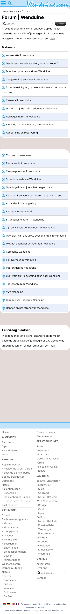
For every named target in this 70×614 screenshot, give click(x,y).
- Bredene (42, 541)
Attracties (8, 535)
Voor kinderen (10, 450)
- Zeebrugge (43, 529)
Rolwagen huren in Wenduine (22, 116)
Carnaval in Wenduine (18, 100)
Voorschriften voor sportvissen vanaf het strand (33, 195)
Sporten (7, 576)
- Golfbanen (9, 592)
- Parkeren (42, 450)
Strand (6, 515)
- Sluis (40, 488)
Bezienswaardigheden (15, 519)
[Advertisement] (35, 144)
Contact (41, 577)
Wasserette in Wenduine (20, 55)
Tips (4, 446)
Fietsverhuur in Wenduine (20, 259)
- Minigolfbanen (11, 559)
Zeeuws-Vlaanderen (48, 480)
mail (52, 38)
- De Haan (42, 537)
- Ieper (40, 513)
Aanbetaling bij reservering (21, 132)
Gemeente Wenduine (17, 251)
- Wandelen (8, 588)
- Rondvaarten (10, 539)
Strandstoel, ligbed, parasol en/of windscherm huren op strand (34, 90)
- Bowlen (7, 555)
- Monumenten (10, 527)
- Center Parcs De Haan (16, 501)
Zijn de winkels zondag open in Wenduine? (30, 227)
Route (39, 446)
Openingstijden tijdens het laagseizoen (28, 187)
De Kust (41, 517)
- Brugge (41, 505)
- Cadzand (42, 492)
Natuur (6, 571)
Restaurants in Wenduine (20, 163)
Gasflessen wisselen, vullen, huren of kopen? (31, 63)
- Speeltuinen (10, 547)
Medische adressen (47, 458)
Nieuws (40, 470)
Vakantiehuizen (11, 488)
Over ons (41, 567)
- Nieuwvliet (43, 484)
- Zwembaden (10, 580)
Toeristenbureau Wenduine (21, 283)
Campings (8, 480)
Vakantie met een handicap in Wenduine (29, 124)
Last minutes (9, 505)
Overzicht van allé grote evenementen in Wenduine (35, 235)
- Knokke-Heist (45, 525)
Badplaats (8, 442)
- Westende (43, 553)
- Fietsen (7, 584)
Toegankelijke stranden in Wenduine (27, 79)
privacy (27, 610)
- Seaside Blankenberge (16, 472)
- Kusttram (42, 454)
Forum (40, 462)
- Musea (7, 523)
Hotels (6, 484)
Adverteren (43, 563)
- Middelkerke (44, 549)
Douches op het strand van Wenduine (27, 71)
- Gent (40, 509)
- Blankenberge (45, 533)
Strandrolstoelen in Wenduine (23, 179)
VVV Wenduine (14, 291)
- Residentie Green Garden (17, 468)
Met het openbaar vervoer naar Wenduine (30, 243)
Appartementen (11, 464)
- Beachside (9, 492)
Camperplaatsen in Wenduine (23, 171)
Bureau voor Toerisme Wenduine (24, 299)
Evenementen (44, 436)
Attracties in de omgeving (20, 203)
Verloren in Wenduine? (18, 211)
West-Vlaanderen (46, 501)
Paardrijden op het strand (20, 267)
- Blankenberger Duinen (16, 496)
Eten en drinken (45, 432)
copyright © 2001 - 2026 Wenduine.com (47, 610)
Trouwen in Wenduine (18, 155)
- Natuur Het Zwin (46, 496)
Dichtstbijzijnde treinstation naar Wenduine (31, 108)
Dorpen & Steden (12, 567)
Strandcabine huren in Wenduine (24, 219)
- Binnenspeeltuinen (14, 551)
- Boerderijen (9, 543)
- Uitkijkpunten (10, 531)
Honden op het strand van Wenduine (27, 307)
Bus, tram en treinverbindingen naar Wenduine (33, 275)
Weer (5, 454)
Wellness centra (11, 563)
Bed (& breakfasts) (13, 476)
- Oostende (43, 545)
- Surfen (7, 596)
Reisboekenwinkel (47, 466)
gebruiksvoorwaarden (13, 610)
